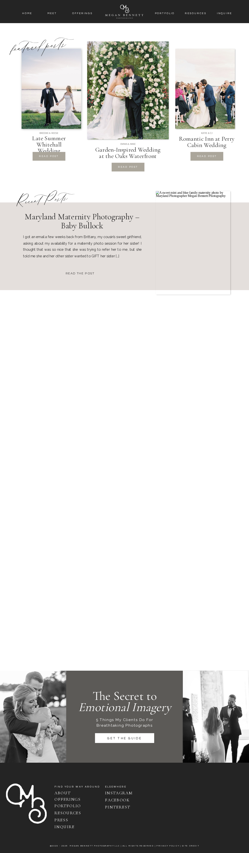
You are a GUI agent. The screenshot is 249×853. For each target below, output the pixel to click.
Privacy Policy (168, 846)
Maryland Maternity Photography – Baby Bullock (82, 221)
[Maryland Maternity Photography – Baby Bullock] (193, 242)
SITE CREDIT (190, 846)
